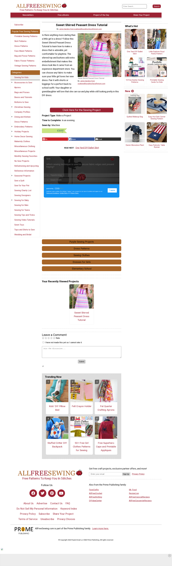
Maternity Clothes (22, 141)
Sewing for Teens (22, 210)
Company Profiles (22, 112)
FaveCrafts (94, 490)
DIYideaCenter (95, 500)
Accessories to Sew (23, 82)
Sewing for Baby (21, 200)
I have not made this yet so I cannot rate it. (63, 342)
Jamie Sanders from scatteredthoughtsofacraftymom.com (80, 29)
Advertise (42, 503)
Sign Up (126, 474)
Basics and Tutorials (23, 97)
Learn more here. (100, 528)
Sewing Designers (22, 195)
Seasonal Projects (22, 176)
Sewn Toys (19, 225)
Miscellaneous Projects (24, 151)
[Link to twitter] (42, 493)
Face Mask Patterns (23, 51)
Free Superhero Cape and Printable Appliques (106, 447)
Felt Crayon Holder (82, 406)
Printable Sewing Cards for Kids (157, 81)
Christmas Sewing (22, 107)
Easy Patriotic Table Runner (157, 146)
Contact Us (56, 503)
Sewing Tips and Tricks (24, 215)
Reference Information (24, 171)
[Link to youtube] (61, 493)
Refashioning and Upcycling (26, 166)
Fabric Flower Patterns (24, 61)
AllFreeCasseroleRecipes (140, 500)
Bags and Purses (21, 92)
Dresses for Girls (82, 262)
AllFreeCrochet (95, 493)
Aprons (17, 87)
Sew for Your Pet (21, 185)
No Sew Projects (21, 161)
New (127, 91)
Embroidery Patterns (23, 126)
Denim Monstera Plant (135, 145)
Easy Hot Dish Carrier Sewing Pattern (156, 118)
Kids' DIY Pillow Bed (57, 408)
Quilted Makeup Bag (135, 117)
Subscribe (18, 25)
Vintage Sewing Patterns (25, 66)
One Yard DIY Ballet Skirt (87, 147)
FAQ (67, 503)
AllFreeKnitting (95, 497)
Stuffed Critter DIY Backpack (57, 445)
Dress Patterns (21, 46)
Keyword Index (68, 508)
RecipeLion (134, 493)
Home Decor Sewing (23, 136)
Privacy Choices (66, 519)
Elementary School (81, 268)
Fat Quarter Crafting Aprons (106, 408)
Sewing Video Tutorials (24, 220)
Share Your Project (63, 513)
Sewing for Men (21, 205)
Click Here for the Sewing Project (82, 110)
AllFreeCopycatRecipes (139, 497)
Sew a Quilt (19, 180)
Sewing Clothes (82, 255)
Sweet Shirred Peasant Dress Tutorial (81, 316)
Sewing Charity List (22, 190)
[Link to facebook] (33, 493)
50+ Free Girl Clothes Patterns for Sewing (81, 447)
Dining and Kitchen (22, 117)
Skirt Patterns (20, 41)
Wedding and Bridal (22, 234)
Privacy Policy (28, 513)
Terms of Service (28, 519)
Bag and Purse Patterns (24, 56)
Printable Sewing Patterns (25, 36)
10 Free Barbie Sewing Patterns (135, 81)
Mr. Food (133, 490)
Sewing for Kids (21, 77)
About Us (28, 503)
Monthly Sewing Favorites (25, 156)
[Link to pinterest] (52, 493)
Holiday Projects (21, 131)
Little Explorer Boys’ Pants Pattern (157, 53)
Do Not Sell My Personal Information (36, 508)
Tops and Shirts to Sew (24, 229)
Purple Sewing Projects (81, 241)
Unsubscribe (47, 519)
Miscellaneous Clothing (24, 146)
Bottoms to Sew (21, 102)
